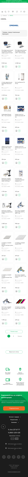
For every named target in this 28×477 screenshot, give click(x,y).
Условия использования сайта (14, 471)
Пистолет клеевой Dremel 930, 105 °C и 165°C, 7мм (20, 212)
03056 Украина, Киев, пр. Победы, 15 (15, 449)
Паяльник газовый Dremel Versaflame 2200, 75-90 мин (6, 180)
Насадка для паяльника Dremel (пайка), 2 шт (19, 180)
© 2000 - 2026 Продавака (14, 465)
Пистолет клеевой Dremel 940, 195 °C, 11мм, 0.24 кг (6, 308)
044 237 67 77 (15, 430)
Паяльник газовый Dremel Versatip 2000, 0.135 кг (7, 212)
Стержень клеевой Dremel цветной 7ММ (20, 308)
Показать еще (14, 331)
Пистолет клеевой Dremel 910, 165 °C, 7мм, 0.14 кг (20, 276)
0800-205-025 (14, 433)
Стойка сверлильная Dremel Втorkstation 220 (7, 83)
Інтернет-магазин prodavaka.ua (14, 467)
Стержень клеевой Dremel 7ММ (20, 243)
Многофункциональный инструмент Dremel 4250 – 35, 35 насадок (20, 51)
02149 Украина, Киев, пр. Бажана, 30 (15, 444)
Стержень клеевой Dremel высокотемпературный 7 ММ (7, 244)
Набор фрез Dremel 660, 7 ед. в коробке (6, 115)
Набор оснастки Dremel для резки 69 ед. (20, 116)
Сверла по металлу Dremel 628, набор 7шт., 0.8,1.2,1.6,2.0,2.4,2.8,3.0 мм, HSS (7, 148)
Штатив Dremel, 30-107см (20, 83)
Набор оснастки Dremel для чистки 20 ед (20, 148)
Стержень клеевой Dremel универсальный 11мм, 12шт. (7, 276)
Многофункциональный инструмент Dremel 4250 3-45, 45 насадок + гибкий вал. (7, 52)
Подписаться (3, 66)
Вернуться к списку (14, 351)
